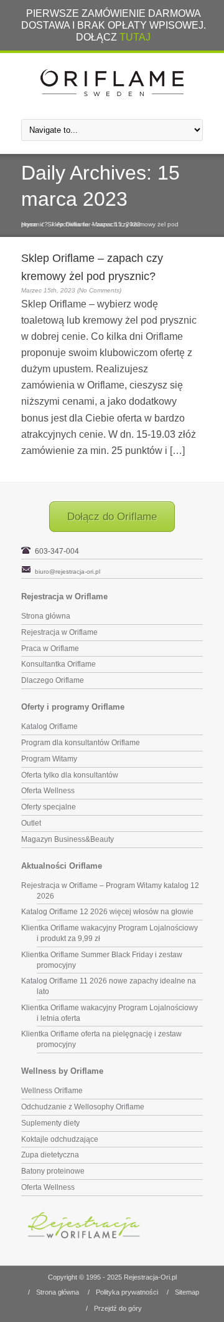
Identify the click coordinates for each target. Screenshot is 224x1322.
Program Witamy (49, 759)
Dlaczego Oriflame (52, 680)
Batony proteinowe (53, 1171)
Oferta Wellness (48, 790)
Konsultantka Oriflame (58, 664)
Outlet (31, 823)
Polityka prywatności (127, 1292)
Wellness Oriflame (52, 1090)
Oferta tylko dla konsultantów (69, 775)
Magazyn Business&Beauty (67, 839)
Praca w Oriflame (50, 648)
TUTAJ (135, 36)
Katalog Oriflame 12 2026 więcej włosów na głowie (107, 911)
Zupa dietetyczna (50, 1155)
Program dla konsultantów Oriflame (80, 742)
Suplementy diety (50, 1123)
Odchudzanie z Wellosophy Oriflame (82, 1106)
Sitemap (187, 1292)
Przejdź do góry (118, 1308)
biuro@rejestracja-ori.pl (67, 571)
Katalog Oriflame (49, 726)
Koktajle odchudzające (59, 1139)
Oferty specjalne (48, 807)
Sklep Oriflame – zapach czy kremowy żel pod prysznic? (100, 224)
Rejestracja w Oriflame (59, 632)
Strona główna (45, 616)
